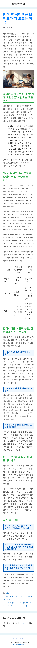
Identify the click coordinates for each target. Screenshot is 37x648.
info (7, 593)
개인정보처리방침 (18, 638)
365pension (19, 3)
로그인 (23, 623)
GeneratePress (18, 645)
